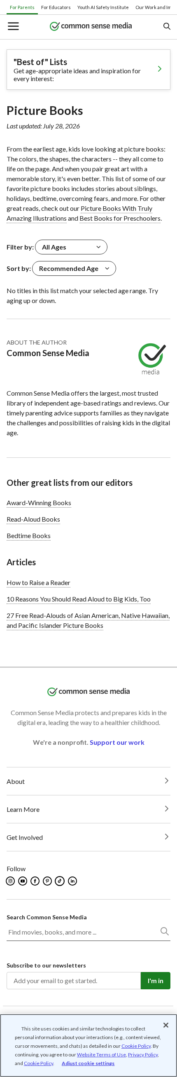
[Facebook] (35, 881)
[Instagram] (10, 881)
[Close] (166, 1025)
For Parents (22, 7)
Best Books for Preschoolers (120, 218)
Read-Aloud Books (33, 519)
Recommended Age (68, 268)
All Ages (54, 247)
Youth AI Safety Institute (103, 7)
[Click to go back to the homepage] (91, 27)
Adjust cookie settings (88, 1063)
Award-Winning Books (39, 502)
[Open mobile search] (166, 27)
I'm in (155, 980)
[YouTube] (23, 881)
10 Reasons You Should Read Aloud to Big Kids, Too (79, 599)
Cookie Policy (136, 1046)
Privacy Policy (143, 1054)
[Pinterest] (48, 881)
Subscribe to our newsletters (46, 965)
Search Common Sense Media (47, 917)
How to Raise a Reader (38, 582)
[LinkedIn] (73, 881)
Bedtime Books (29, 535)
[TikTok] (60, 881)
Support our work (117, 742)
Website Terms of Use (101, 1054)
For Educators (56, 7)
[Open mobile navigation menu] (13, 27)
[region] (88, 1045)
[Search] (164, 933)
